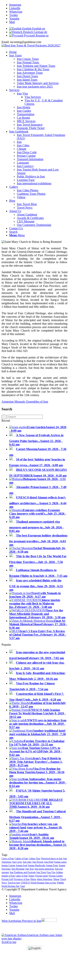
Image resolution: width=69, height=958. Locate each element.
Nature (31, 875)
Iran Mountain (18, 869)
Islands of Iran (8, 875)
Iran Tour (29, 869)
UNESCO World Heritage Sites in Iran (38, 882)
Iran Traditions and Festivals (23, 872)
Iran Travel (41, 872)
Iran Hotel (48, 862)
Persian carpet (41, 875)
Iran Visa (51, 872)
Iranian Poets (52, 865)
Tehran (56, 879)
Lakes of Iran (22, 875)
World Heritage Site (10, 886)
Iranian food (21, 865)
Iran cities (27, 862)
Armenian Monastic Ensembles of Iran (25, 401)
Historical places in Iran (51, 858)
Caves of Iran (8, 858)
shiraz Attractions (45, 879)
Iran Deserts (38, 862)
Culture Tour (34, 858)
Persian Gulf (7, 879)
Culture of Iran (21, 858)
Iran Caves (17, 862)
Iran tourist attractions (44, 869)
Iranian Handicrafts (36, 865)
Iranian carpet (60, 862)
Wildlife (60, 882)
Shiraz (33, 879)
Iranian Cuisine (8, 865)
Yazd (22, 886)
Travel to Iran (14, 882)
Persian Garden (56, 875)
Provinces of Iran (22, 879)
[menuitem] (38, 52)
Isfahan (59, 872)
